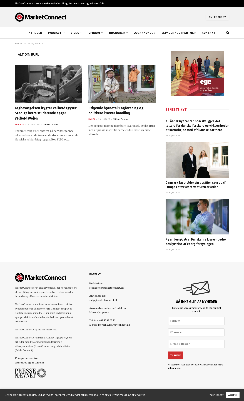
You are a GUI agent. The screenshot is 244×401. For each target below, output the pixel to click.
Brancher (117, 32)
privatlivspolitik (205, 364)
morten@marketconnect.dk (114, 324)
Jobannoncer (144, 32)
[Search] (227, 33)
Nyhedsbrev (217, 17)
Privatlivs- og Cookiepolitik (128, 395)
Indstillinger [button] (216, 395)
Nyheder (35, 32)
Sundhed (19, 124)
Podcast (54, 32)
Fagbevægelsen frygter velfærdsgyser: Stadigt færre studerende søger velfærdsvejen (46, 113)
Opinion (94, 32)
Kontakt (208, 32)
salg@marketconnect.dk (103, 300)
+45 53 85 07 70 (107, 320)
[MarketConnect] (40, 17)
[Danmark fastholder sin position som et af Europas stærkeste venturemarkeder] (197, 159)
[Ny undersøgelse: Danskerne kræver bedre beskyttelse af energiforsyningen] (197, 216)
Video (75, 32)
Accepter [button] (232, 394)
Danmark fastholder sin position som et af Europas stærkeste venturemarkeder (195, 185)
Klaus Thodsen (51, 124)
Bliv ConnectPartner (178, 32)
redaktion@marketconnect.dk (106, 287)
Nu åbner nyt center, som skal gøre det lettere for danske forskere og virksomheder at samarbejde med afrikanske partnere (197, 125)
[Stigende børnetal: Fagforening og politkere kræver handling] (122, 84)
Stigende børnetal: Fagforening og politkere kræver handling (115, 111)
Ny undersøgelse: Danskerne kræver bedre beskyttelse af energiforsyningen (196, 241)
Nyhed (91, 119)
